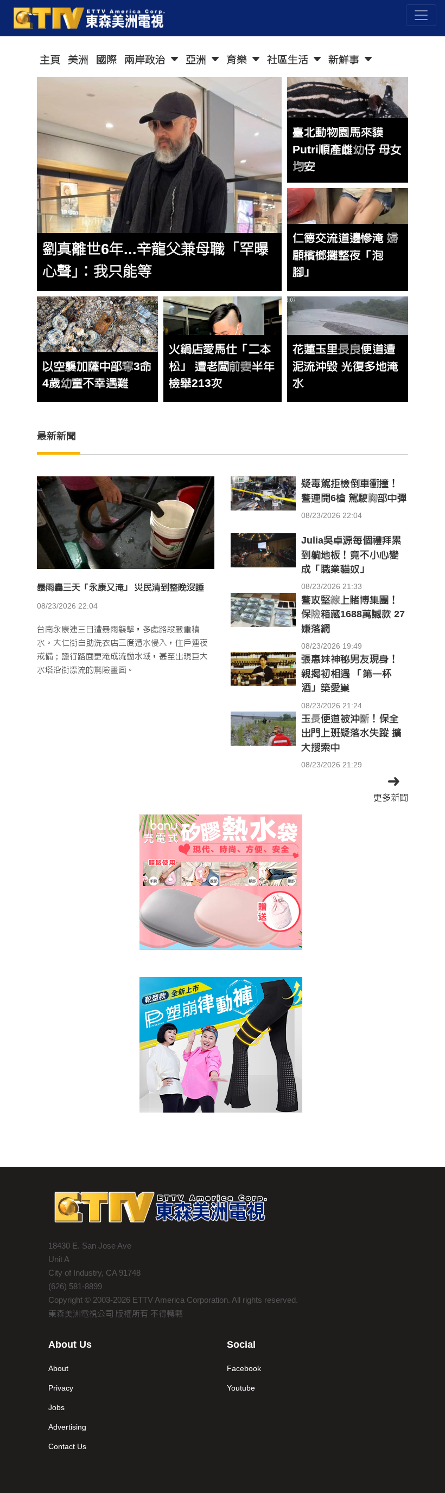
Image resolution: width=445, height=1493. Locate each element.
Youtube (241, 1388)
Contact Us (67, 1446)
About (58, 1368)
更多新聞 (390, 797)
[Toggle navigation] (421, 15)
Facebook (244, 1368)
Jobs (56, 1407)
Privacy (60, 1388)
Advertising (67, 1427)
